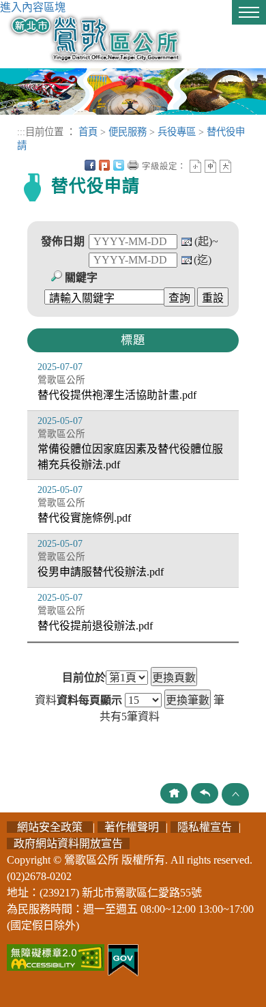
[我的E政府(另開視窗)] (123, 959)
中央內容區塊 (240, 165)
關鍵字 (81, 277)
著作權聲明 (131, 827)
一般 (210, 166)
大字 (225, 166)
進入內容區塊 (32, 7)
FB (90, 165)
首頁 (88, 131)
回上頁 (204, 793)
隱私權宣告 (204, 827)
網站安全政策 (50, 827)
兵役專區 (177, 131)
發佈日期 (63, 241)
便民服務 (127, 131)
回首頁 (174, 793)
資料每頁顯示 (89, 700)
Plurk (104, 165)
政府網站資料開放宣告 (68, 843)
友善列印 (133, 165)
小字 (195, 166)
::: (21, 131)
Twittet (118, 165)
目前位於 (84, 678)
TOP (235, 794)
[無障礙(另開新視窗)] (55, 956)
